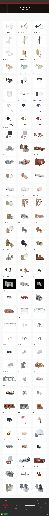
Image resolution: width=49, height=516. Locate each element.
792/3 (19, 290)
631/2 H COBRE (20, 168)
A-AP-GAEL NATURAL (21, 208)
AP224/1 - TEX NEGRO (37, 86)
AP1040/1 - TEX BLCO (6, 59)
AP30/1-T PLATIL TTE (21, 493)
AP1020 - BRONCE (21, 32)
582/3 (4, 317)
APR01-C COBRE (35, 141)
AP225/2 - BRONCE (21, 46)
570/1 (19, 371)
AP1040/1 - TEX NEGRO (7, 86)
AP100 (34, 480)
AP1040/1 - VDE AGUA (22, 73)
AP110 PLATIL (20, 480)
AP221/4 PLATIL (35, 181)
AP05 (34, 425)
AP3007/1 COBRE (21, 181)
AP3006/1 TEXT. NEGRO (22, 249)
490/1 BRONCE (35, 249)
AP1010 (4, 208)
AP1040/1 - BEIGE (36, 73)
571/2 (34, 371)
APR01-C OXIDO (20, 276)
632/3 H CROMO (21, 466)
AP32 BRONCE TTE (6, 493)
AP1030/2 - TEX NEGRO (22, 100)
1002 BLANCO (5, 113)
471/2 (19, 412)
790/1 (34, 276)
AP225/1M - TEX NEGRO (22, 59)
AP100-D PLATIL (6, 263)
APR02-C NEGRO (6, 276)
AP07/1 (4, 344)
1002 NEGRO (5, 127)
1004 (4, 425)
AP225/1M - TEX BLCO (37, 59)
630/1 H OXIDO (35, 168)
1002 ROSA (20, 425)
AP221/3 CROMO (6, 195)
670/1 (34, 344)
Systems (26, 504)
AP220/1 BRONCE (21, 263)
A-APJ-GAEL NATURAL (36, 208)
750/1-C (19, 317)
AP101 (34, 263)
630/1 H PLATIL (5, 480)
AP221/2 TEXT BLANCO (22, 195)
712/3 (4, 398)
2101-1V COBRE (20, 141)
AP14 (34, 439)
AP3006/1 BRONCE (6, 249)
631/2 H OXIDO (35, 466)
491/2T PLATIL (5, 154)
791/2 (4, 290)
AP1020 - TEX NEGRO (36, 32)
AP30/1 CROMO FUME (37, 493)
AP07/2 (19, 344)
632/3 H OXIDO (35, 154)
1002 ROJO (35, 127)
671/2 (4, 358)
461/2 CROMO (20, 222)
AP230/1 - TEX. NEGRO (22, 86)
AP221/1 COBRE (35, 195)
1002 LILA (34, 113)
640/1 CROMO (20, 358)
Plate (25, 506)
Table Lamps (15, 508)
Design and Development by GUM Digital (27, 514)
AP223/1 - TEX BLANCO (7, 100)
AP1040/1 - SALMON (6, 73)
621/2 (19, 398)
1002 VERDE (20, 127)
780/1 (34, 290)
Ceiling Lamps (27, 507)
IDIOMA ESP (44, 1)
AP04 (4, 439)
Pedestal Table (27, 509)
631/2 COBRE (20, 453)
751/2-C (34, 317)
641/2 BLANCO (35, 358)
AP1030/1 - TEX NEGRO (37, 100)
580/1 (34, 303)
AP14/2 (19, 439)
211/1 (4, 466)
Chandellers (15, 505)
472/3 (4, 412)
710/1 (19, 385)
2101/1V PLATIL (6, 141)
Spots (26, 510)
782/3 (19, 303)
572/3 (4, 385)
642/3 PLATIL (5, 371)
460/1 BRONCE (5, 222)
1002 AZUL (20, 113)
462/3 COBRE (35, 222)
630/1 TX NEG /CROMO (37, 453)
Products (22, 9)
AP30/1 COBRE (20, 154)
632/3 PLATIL (5, 453)
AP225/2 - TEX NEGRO (37, 46)
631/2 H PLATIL (5, 168)
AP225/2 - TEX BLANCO (7, 46)
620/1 (34, 398)
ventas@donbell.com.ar (41, 507)
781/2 (4, 303)
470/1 (34, 412)
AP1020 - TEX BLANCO (7, 32)
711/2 (34, 385)
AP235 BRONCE (5, 181)
